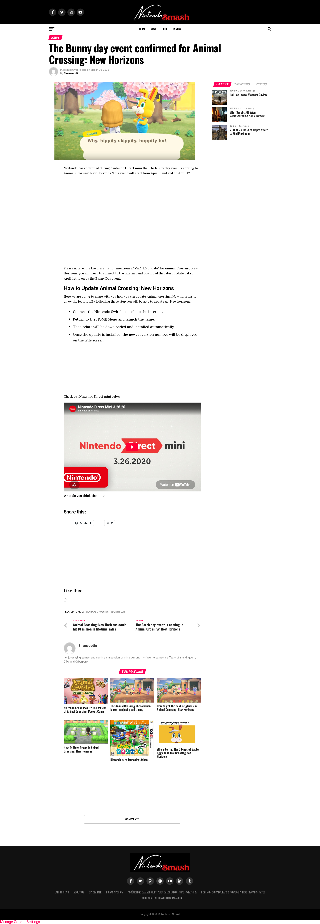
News (153, 29)
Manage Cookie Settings (20, 922)
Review (177, 29)
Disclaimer (95, 892)
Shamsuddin (71, 73)
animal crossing (98, 612)
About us (79, 892)
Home (142, 29)
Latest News (62, 892)
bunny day (118, 612)
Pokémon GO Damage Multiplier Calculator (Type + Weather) (162, 892)
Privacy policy (114, 892)
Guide (165, 29)
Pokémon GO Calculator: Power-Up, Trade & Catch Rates (233, 892)
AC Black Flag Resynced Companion (162, 898)
